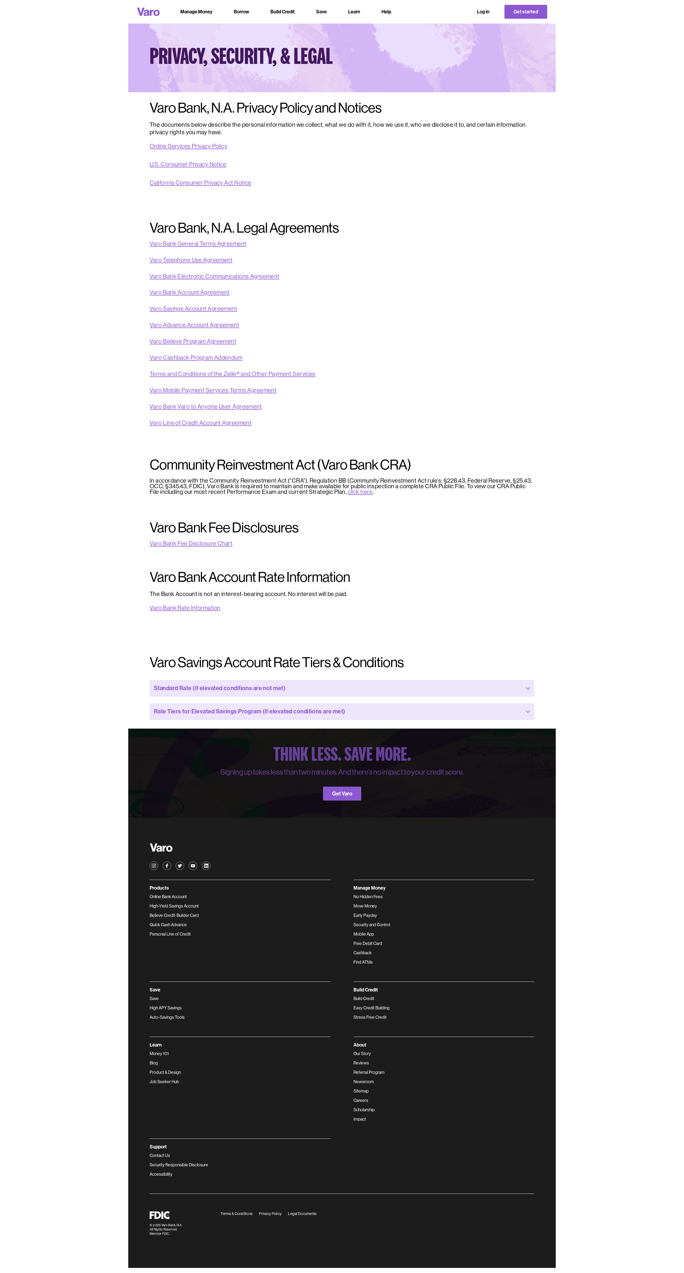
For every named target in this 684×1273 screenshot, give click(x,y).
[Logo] (148, 11)
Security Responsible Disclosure (179, 1164)
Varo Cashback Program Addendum (196, 358)
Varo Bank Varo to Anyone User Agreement (206, 407)
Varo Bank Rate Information (185, 608)
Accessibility (161, 1174)
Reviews (361, 1063)
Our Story (362, 1053)
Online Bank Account (168, 896)
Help (386, 12)
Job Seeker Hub (164, 1081)
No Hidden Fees (368, 896)
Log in (483, 12)
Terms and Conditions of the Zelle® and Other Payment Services (233, 374)
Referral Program (368, 1072)
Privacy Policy (270, 1214)
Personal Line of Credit (170, 934)
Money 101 (159, 1053)
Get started (526, 12)
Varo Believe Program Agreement (193, 341)
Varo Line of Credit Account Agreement (200, 423)
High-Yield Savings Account (174, 906)
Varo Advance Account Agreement (194, 325)
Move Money (365, 906)
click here (360, 492)
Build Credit (363, 998)
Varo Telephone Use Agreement (191, 260)
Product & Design (165, 1072)
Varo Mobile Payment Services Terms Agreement (213, 390)
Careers (360, 1100)
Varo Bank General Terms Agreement (198, 244)
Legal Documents (302, 1214)
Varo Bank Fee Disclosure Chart (191, 544)
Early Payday (365, 915)
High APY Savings (166, 1007)
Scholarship (364, 1109)
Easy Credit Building (371, 1007)
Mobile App (363, 934)
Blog (154, 1063)
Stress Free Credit (370, 1017)
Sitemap (361, 1091)
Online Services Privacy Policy (188, 146)
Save (154, 998)
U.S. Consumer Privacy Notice (188, 164)
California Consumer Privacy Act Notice (200, 182)
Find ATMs (363, 962)
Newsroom (363, 1081)
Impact (359, 1119)
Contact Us (160, 1155)
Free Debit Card (367, 943)
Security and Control (371, 924)
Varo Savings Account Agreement (193, 309)
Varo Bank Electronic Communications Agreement (214, 276)
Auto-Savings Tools (167, 1017)
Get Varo (342, 793)
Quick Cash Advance (168, 924)
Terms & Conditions (236, 1214)
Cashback (362, 952)
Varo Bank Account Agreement (190, 292)
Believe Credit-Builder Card (174, 915)
